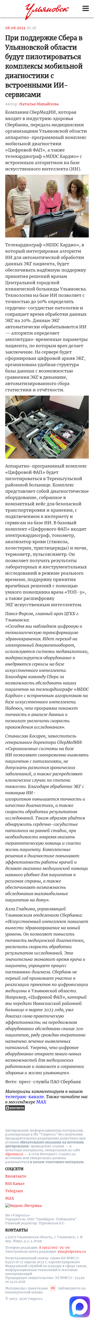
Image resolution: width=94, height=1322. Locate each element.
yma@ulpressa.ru (72, 1251)
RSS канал (15, 1183)
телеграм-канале (24, 1096)
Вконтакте (15, 1176)
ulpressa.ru (14, 1154)
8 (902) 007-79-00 (54, 1248)
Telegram (14, 1191)
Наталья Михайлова (39, 104)
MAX (41, 1102)
